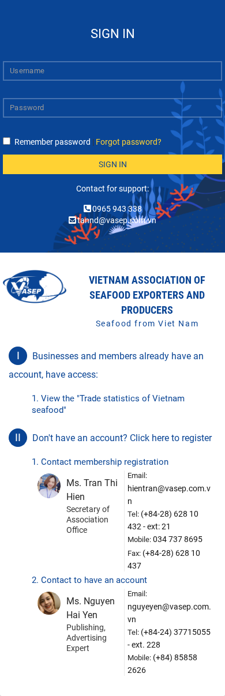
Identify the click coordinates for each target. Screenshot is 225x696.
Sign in (113, 164)
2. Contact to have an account (89, 580)
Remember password (52, 141)
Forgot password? (129, 141)
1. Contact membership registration (100, 462)
